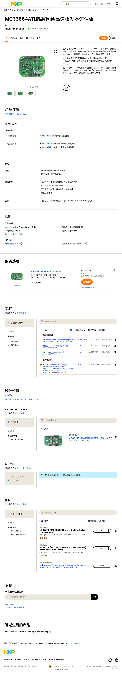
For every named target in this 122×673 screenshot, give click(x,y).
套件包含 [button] (38, 282)
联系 (44, 659)
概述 (6, 38)
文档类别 (22, 313)
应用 (25, 114)
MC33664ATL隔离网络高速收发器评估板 (86, 438)
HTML (80, 339)
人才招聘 (18, 659)
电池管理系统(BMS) (13, 243)
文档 (21, 38)
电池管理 (19, 10)
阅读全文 (77, 643)
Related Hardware (13, 399)
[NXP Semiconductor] (16, 4)
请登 (46, 475)
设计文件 (28, 399)
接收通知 (42, 28)
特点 (19, 114)
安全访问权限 (75, 475)
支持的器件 (10, 114)
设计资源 (28, 38)
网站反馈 (34, 666)
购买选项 (103, 38)
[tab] (53, 282)
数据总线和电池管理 (13, 234)
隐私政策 (6, 666)
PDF (85, 339)
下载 (101, 531)
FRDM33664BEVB (41, 271)
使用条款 (13, 666)
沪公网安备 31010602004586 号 (62, 666)
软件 (36, 399)
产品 (11, 10)
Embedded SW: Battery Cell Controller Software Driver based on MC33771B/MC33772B (62, 566)
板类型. (22, 413)
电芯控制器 (30, 10)
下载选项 (102, 566)
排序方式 (92, 330)
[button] (110, 3)
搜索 (94, 597)
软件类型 (22, 504)
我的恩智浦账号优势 (56, 659)
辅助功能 (27, 666)
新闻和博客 (36, 659)
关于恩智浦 (8, 659)
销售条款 (20, 666)
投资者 (26, 659)
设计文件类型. (25, 468)
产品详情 (14, 38)
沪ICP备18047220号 (61, 669)
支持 (38, 38)
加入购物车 (87, 282)
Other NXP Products (14, 607)
